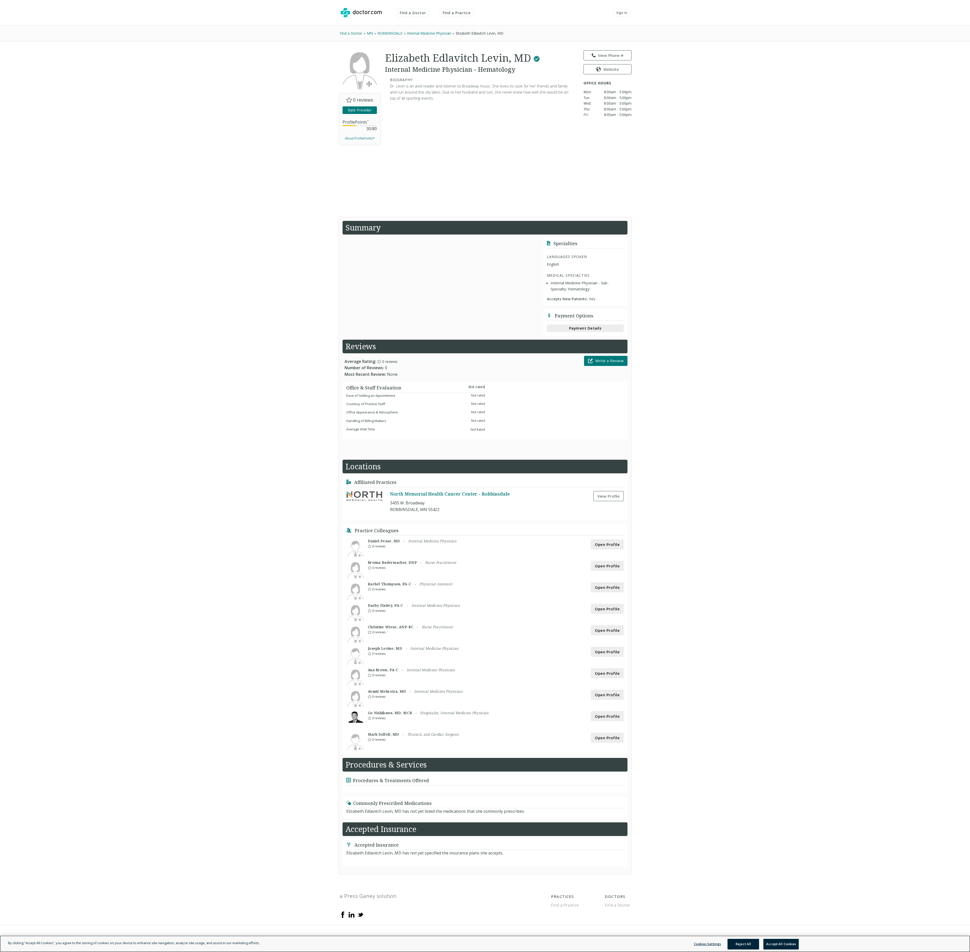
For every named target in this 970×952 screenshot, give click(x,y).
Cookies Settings (707, 944)
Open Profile (607, 544)
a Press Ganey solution (368, 896)
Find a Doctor (413, 12)
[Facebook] (343, 914)
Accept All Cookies (781, 944)
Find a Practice (457, 12)
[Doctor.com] (361, 12)
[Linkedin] (352, 914)
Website (611, 69)
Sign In (621, 13)
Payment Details (585, 328)
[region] (485, 944)
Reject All (743, 944)
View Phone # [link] (610, 55)
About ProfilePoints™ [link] (360, 138)
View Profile (608, 496)
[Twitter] (360, 914)
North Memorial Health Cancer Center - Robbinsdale (450, 494)
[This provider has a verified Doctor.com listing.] (537, 58)
